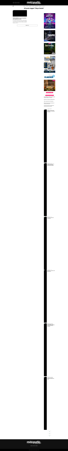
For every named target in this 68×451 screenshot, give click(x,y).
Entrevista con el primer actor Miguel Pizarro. (49, 99)
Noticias (24, 6)
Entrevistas (30, 6)
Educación (40, 6)
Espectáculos (36, 6)
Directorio (43, 6)
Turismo (33, 6)
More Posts (27, 25)
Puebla (27, 6)
